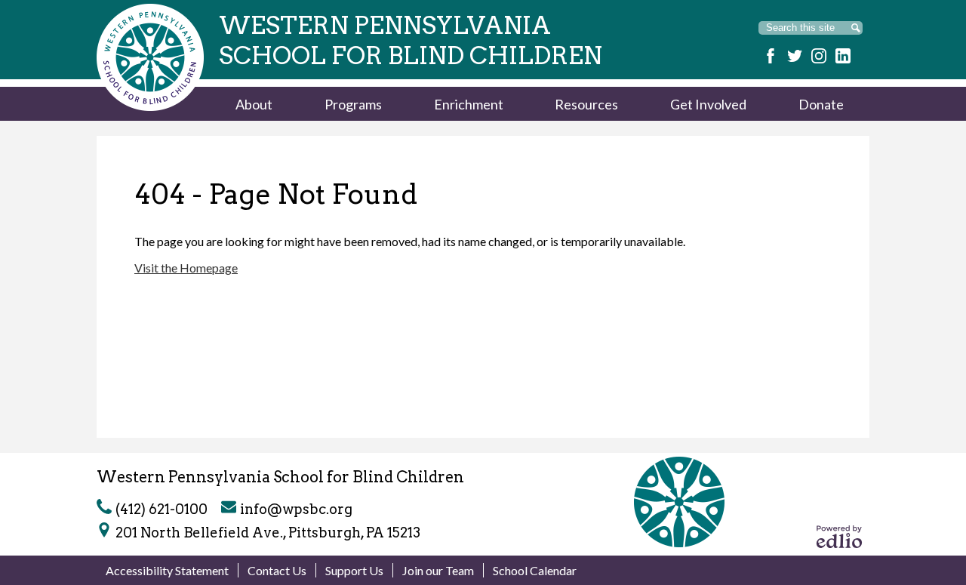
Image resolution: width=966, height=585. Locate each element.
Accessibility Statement (167, 570)
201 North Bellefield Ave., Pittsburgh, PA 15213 (267, 532)
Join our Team (438, 570)
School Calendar (535, 570)
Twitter (794, 55)
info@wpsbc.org (296, 509)
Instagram (818, 55)
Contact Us (277, 570)
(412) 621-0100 (161, 509)
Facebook (770, 55)
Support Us (354, 570)
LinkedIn (843, 55)
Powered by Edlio (839, 536)
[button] (254, 104)
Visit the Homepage (186, 267)
